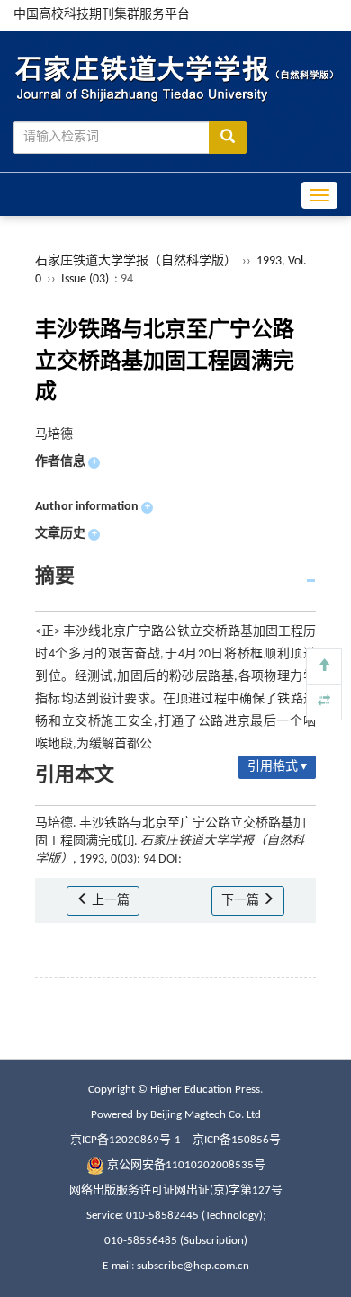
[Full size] (324, 702)
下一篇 (241, 901)
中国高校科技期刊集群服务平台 (102, 15)
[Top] (324, 666)
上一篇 (109, 901)
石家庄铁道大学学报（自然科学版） (136, 261)
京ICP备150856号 (237, 1140)
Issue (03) (85, 279)
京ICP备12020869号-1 (125, 1140)
